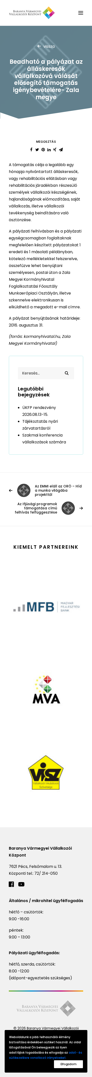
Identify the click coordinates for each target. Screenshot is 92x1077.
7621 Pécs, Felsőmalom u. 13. (35, 866)
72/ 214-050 (46, 873)
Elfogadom (68, 1064)
